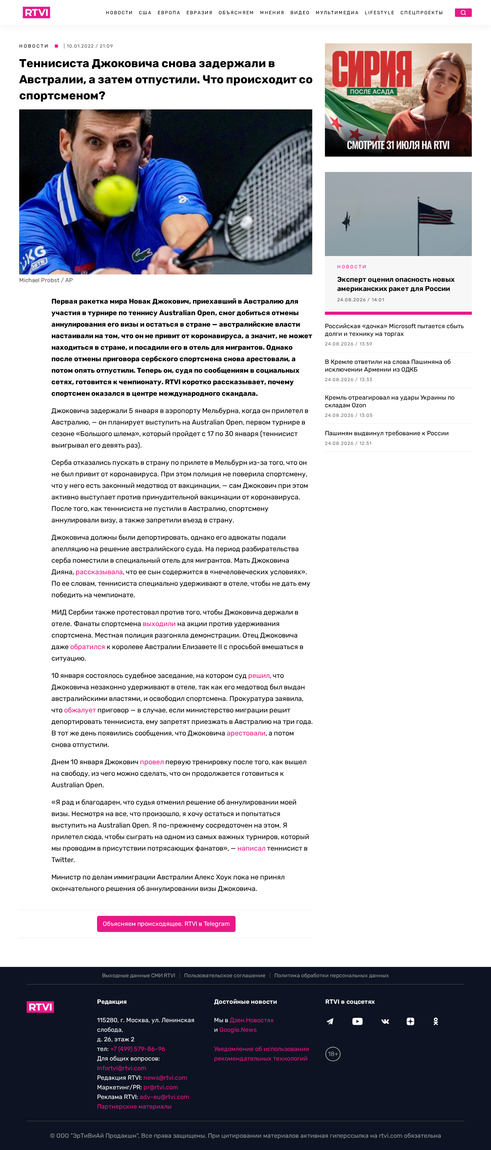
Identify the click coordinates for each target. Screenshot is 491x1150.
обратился (87, 647)
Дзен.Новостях (252, 1020)
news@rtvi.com (165, 1077)
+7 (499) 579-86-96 (137, 1049)
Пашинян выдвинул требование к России (387, 433)
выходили (159, 624)
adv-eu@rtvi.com (164, 1096)
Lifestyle (380, 12)
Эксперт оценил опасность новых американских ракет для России (396, 284)
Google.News (238, 1029)
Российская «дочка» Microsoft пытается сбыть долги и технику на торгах (394, 329)
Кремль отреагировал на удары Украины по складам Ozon (390, 401)
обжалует (80, 710)
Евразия (199, 12)
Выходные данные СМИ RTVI (138, 975)
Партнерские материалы (134, 1106)
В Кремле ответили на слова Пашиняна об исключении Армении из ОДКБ (388, 365)
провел (152, 762)
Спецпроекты (421, 12)
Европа (169, 12)
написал (251, 848)
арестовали (246, 733)
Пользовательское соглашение (224, 975)
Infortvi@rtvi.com (121, 1068)
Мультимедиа (337, 12)
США (145, 12)
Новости (119, 12)
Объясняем (236, 12)
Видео (300, 12)
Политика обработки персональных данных (331, 975)
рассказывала (99, 572)
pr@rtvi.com (160, 1087)
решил (259, 675)
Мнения (272, 12)
